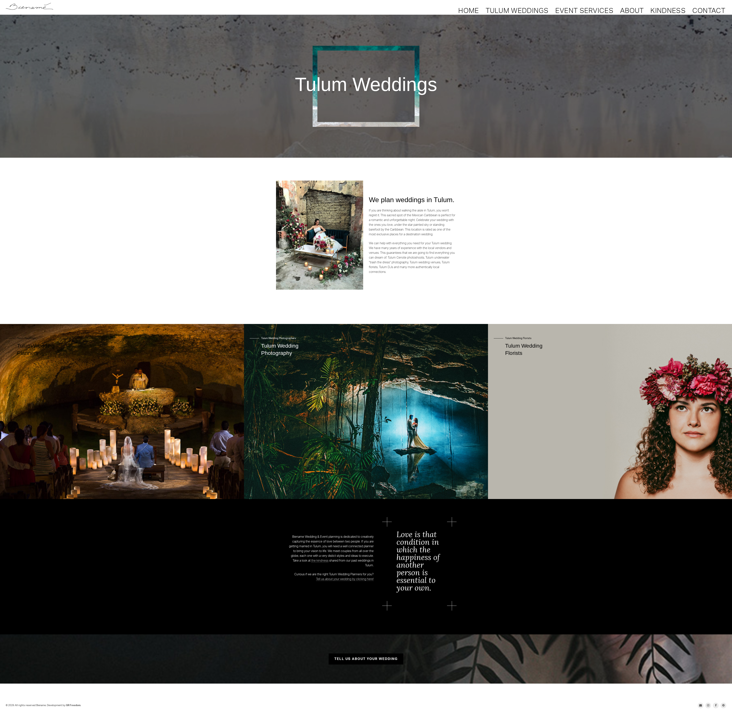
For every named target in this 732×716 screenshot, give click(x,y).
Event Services (584, 10)
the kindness (319, 560)
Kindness (667, 10)
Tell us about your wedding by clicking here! (345, 579)
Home (468, 10)
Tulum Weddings (517, 10)
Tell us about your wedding (366, 659)
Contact (708, 10)
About (632, 10)
